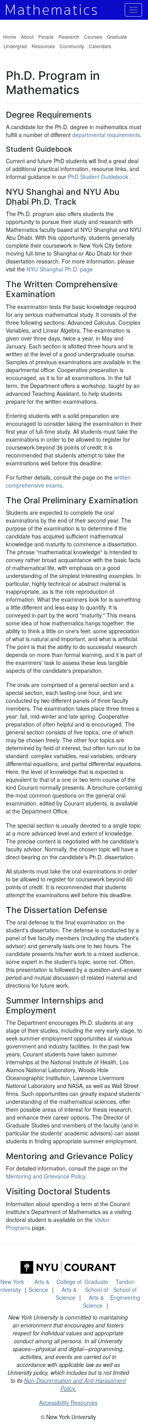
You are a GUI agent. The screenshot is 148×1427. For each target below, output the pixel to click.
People (46, 36)
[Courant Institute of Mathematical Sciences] (68, 1267)
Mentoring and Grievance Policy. (46, 1176)
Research (68, 36)
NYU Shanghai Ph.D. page (59, 269)
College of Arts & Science (69, 1289)
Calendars (100, 46)
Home (9, 36)
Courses (93, 36)
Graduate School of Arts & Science (96, 1293)
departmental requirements (106, 135)
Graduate (117, 36)
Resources (43, 46)
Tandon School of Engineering (125, 1289)
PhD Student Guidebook (99, 177)
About (27, 36)
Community (72, 46)
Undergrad (15, 46)
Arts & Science (39, 1285)
